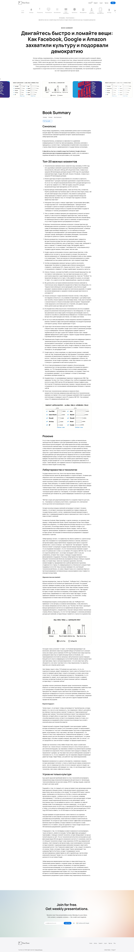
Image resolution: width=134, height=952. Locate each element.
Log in (101, 2)
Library (95, 943)
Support (95, 2)
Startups (50, 117)
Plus (113, 3)
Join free (67, 923)
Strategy (45, 117)
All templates (62, 17)
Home (90, 943)
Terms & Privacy (38, 949)
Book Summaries (70, 17)
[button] (47, 121)
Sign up (106, 2)
